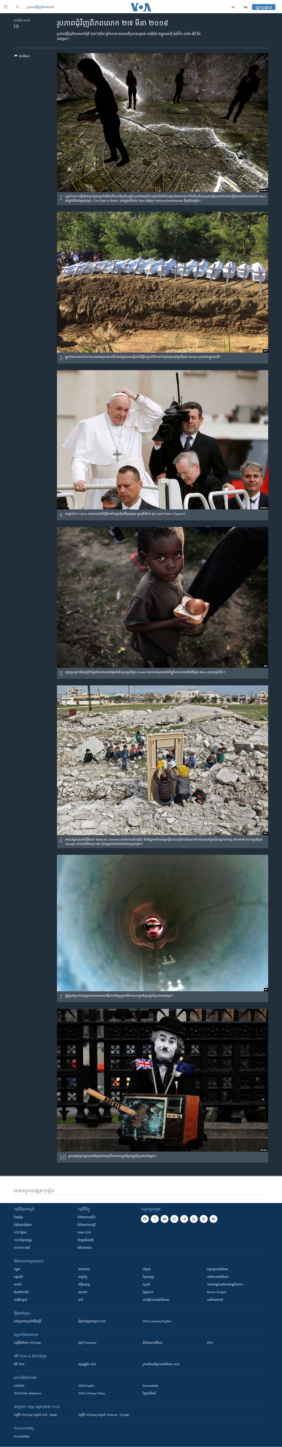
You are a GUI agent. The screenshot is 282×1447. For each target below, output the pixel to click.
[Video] (246, 7)
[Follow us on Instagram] (174, 1219)
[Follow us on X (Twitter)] (155, 1219)
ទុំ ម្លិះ (16, 26)
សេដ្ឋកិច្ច (82, 1276)
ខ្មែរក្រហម (148, 1292)
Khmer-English (216, 1292)
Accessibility (150, 1385)
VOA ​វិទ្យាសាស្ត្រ (23, 1240)
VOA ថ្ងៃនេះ (20, 1232)
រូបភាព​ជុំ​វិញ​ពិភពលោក (40, 7)
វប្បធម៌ (146, 1284)
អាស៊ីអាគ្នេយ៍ (20, 1299)
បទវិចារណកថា (215, 1299)
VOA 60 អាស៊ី (22, 1247)
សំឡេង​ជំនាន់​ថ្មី (85, 1240)
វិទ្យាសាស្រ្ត (148, 1276)
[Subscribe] (213, 1219)
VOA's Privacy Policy (91, 1393)
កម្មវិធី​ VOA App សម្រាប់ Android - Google (103, 1414)
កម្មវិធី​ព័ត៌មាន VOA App (27, 1342)
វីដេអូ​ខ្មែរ (18, 1217)
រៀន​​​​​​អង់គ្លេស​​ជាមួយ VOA (92, 1321)
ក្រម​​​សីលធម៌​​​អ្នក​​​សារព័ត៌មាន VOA (161, 1364)
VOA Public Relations (27, 1393)
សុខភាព (82, 1292)
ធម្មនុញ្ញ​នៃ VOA (87, 1364)
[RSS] (194, 1219)
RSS (210, 1342)
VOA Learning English (157, 1321)
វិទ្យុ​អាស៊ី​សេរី (149, 1393)
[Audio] (233, 7)
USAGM (19, 1385)
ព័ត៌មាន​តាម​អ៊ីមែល (153, 1342)
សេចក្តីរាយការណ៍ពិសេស (156, 1299)
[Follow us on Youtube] (164, 1219)
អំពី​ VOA (19, 1364)
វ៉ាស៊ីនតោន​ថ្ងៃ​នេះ (23, 1224)
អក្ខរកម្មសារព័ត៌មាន (217, 1269)
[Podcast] (203, 1219)
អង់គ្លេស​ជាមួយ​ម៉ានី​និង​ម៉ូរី (27, 1321)
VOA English (86, 1385)
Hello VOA (84, 1232)
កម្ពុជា (17, 1269)
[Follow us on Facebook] (145, 1219)
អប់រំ (80, 1299)
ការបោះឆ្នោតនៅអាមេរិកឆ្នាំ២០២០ (225, 1284)
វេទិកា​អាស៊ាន (84, 1247)
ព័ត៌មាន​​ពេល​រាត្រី (86, 1224)
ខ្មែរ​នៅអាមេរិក (21, 1292)
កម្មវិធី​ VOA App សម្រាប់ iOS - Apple (35, 1414)
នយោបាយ (84, 1269)
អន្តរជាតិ (18, 1276)
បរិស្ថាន (147, 1269)
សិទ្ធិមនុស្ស (84, 1284)
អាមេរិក (18, 1284)
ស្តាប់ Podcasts (87, 1342)
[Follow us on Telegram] (184, 1219)
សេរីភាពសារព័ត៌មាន (218, 1276)
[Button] (22, 57)
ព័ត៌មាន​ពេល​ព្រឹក (86, 1217)
